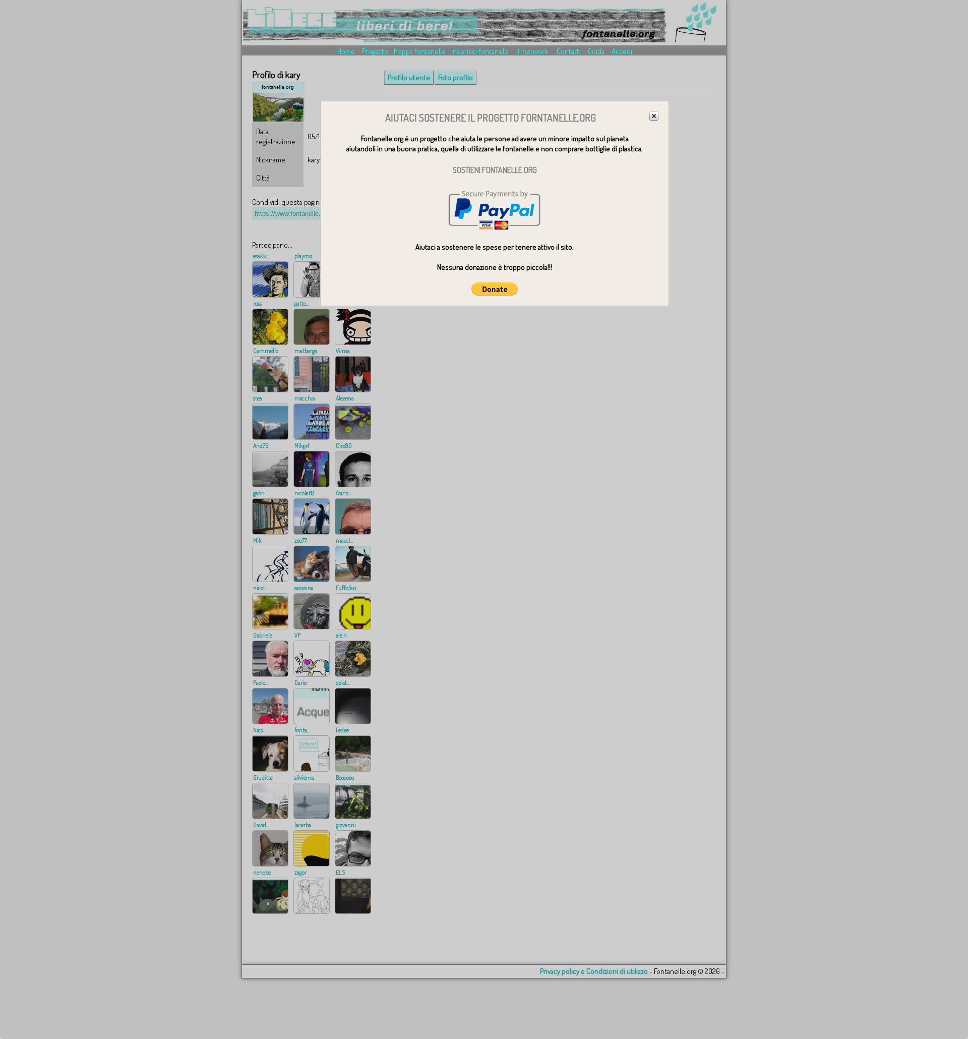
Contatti (569, 51)
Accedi (622, 51)
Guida (596, 51)
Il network (533, 51)
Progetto (375, 51)
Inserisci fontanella (480, 51)
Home (346, 51)
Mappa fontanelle (420, 51)
